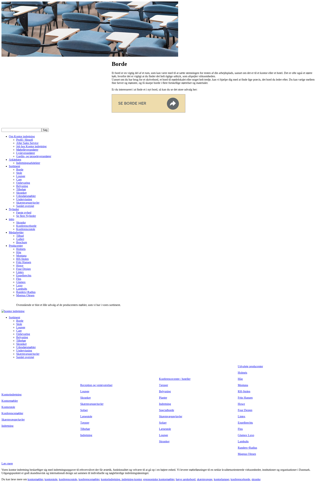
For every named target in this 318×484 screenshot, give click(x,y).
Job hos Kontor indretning (31, 146)
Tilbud (20, 235)
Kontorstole (8, 407)
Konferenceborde (26, 225)
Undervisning (24, 199)
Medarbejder (16, 232)
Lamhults (21, 288)
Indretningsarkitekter (28, 162)
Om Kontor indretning (22, 136)
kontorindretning (110, 479)
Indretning (7, 425)
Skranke (21, 222)
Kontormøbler (9, 400)
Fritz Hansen (23, 262)
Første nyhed (23, 212)
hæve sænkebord (185, 479)
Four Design (23, 268)
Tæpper (84, 422)
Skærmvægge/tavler (27, 202)
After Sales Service (27, 143)
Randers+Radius (26, 292)
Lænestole (86, 416)
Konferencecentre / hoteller (174, 378)
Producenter (16, 245)
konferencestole (68, 479)
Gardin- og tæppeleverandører (33, 156)
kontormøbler (35, 479)
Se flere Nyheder (26, 215)
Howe (19, 265)
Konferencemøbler (12, 413)
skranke (256, 479)
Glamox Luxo (246, 435)
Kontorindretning (11, 394)
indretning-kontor (131, 479)
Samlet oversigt (25, 206)
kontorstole (51, 479)
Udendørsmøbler (26, 196)
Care (19, 179)
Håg (18, 252)
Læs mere (7, 463)
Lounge (20, 176)
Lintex (20, 272)
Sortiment (14, 166)
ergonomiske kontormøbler (158, 479)
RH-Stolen (22, 258)
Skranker (21, 192)
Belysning (22, 186)
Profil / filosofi (24, 139)
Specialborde (166, 410)
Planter (163, 397)
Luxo (19, 285)
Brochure (21, 242)
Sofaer (84, 410)
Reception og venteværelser (96, 385)
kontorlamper (221, 479)
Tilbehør (21, 189)
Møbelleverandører (27, 149)
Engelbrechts (23, 275)
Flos (18, 278)
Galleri (20, 239)
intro (11, 219)
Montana (21, 255)
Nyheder (14, 209)
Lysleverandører (25, 153)
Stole (19, 172)
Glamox (21, 282)
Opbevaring (23, 182)
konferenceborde (240, 479)
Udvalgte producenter (250, 366)
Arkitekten (15, 159)
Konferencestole (25, 229)
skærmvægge (204, 479)
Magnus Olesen (25, 295)
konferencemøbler (89, 479)
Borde (19, 169)
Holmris (21, 249)
